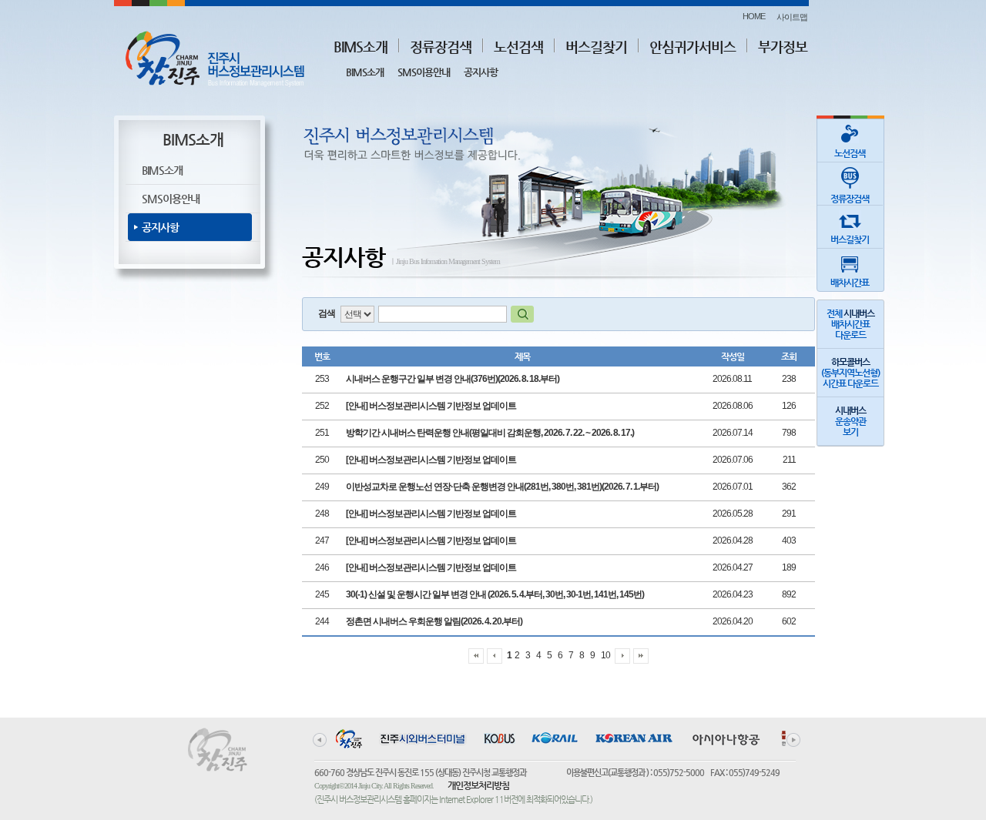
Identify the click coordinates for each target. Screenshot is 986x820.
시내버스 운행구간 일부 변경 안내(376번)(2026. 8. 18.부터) (452, 378)
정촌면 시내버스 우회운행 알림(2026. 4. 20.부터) (434, 621)
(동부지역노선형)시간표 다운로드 (850, 372)
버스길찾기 (596, 46)
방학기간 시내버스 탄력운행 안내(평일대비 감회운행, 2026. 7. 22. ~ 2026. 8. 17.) (490, 432)
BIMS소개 (360, 46)
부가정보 (782, 46)
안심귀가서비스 (692, 46)
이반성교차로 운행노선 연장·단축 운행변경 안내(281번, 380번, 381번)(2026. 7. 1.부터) (502, 486)
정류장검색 (440, 46)
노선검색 (518, 46)
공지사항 (481, 72)
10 (605, 655)
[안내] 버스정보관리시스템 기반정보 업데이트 (431, 405)
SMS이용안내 (423, 72)
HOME (754, 16)
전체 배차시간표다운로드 (850, 324)
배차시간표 (849, 282)
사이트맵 (791, 17)
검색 (326, 313)
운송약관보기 (850, 421)
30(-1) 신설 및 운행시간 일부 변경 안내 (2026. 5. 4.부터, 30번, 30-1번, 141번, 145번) (495, 594)
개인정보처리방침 (478, 785)
